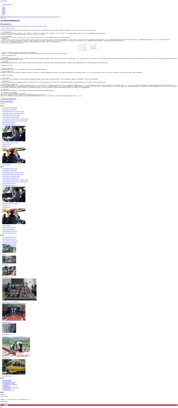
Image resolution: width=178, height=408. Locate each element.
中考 (28, 58)
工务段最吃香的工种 (6, 385)
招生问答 (3, 9)
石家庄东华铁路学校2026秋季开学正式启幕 (9, 109)
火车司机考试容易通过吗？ (6, 164)
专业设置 (3, 8)
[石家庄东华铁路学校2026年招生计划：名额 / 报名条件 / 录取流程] (13, 111)
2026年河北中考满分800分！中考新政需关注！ (10, 384)
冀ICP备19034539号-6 (16, 399)
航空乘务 (3, 254)
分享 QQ (6, 4)
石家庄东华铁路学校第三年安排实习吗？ (9, 124)
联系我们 (3, 14)
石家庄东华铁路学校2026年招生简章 (8, 383)
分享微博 (3, 4)
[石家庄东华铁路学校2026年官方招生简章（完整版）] (11, 115)
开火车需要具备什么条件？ (7, 386)
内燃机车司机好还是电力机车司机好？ (8, 229)
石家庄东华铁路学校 (3, 24)
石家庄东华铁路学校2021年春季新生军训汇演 (8, 99)
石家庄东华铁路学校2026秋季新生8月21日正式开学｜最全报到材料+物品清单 (14, 181)
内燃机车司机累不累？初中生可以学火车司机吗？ (10, 142)
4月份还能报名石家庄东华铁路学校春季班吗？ (8, 98)
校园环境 (3, 10)
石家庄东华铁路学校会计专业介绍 (7, 277)
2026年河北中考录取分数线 (7, 381)
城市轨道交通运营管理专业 (6, 322)
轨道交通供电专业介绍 (6, 334)
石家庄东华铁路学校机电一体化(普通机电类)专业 (10, 302)
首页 (3, 6)
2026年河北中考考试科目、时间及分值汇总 (10, 382)
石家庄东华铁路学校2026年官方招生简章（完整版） (10, 117)
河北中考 (10, 24)
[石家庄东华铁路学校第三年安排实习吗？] (9, 122)
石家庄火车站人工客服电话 (7, 380)
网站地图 (11, 399)
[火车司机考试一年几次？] (6, 144)
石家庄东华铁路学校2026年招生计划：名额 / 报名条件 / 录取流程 (12, 113)
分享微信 (9, 4)
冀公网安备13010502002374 (25, 399)
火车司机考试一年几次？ (6, 146)
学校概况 (3, 7)
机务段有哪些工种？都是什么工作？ (9, 390)
